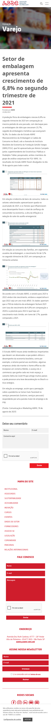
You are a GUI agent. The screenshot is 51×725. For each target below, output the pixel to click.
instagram (19, 702)
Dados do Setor (12, 521)
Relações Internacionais (16, 549)
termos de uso (35, 674)
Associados (10, 493)
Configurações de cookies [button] (12, 719)
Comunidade (10, 540)
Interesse (25, 669)
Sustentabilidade (13, 498)
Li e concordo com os (27, 674)
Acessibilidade (11, 503)
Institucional (11, 489)
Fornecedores (11, 526)
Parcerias (9, 545)
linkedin (25, 702)
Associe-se (9, 531)
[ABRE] (15, 3)
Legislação (10, 535)
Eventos (8, 517)
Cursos (8, 512)
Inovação (6, 24)
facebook (13, 702)
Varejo (11, 30)
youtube (31, 702)
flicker (37, 702)
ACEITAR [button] (28, 719)
